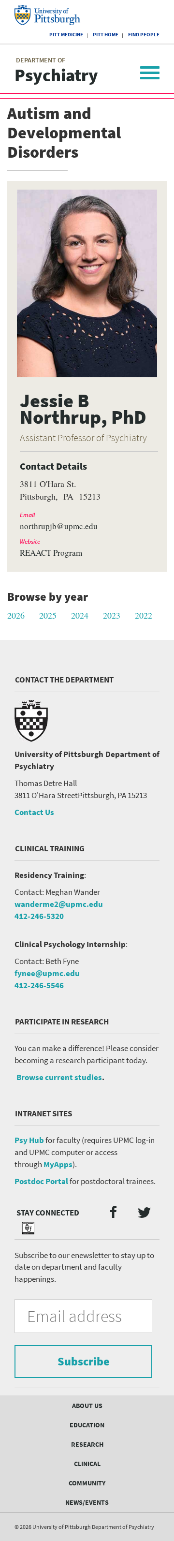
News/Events (87, 1502)
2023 (111, 615)
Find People (144, 34)
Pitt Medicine (66, 34)
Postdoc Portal (41, 1181)
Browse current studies (59, 1077)
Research (87, 1444)
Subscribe (84, 1361)
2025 (48, 615)
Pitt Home (105, 34)
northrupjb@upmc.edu (59, 526)
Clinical (87, 1463)
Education (87, 1425)
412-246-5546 (39, 985)
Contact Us (34, 812)
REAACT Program (51, 553)
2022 (143, 615)
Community (87, 1483)
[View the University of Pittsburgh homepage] (56, 15)
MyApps (58, 1164)
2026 (16, 615)
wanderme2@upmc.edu (58, 904)
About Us (87, 1405)
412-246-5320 (39, 916)
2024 (79, 615)
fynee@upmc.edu (47, 973)
